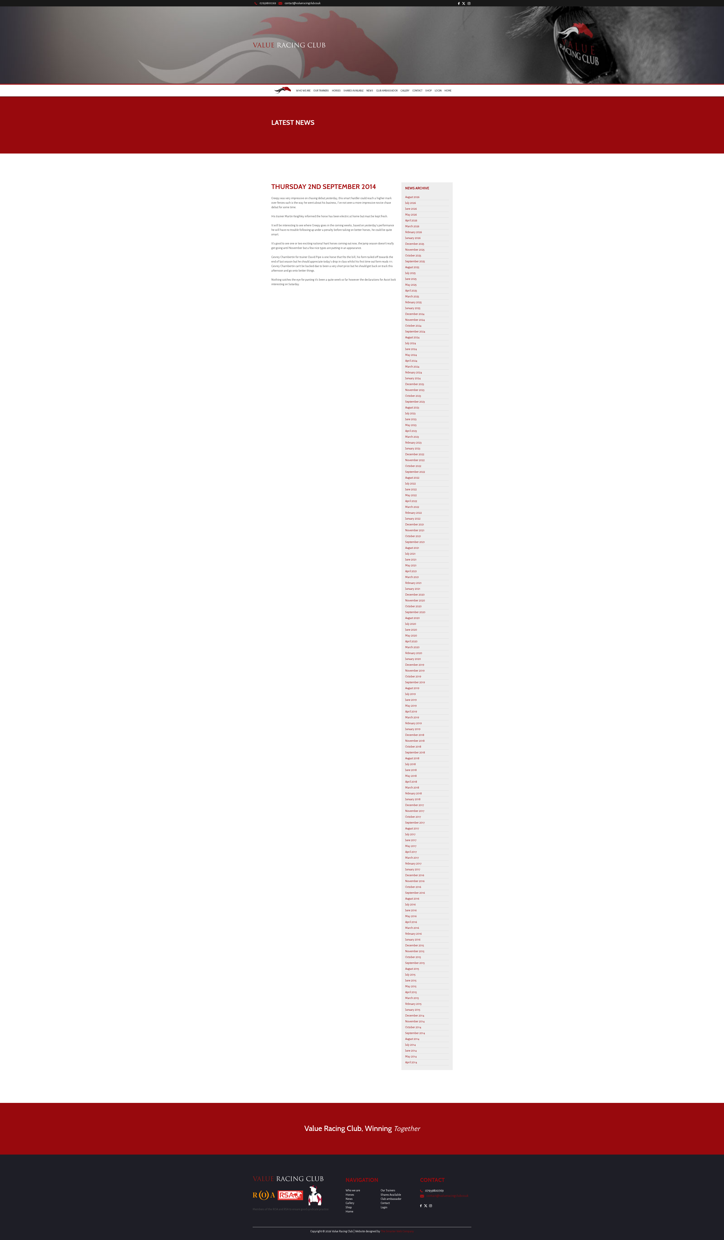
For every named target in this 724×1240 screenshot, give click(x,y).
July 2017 (410, 834)
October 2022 (413, 466)
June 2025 (411, 278)
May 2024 (411, 354)
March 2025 (412, 296)
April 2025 (411, 290)
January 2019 (412, 729)
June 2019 (411, 699)
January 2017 (412, 869)
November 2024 (415, 319)
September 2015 (415, 962)
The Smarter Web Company (397, 1231)
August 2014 (412, 1038)
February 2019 (413, 723)
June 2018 (411, 770)
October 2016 (413, 886)
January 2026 (413, 238)
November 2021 (414, 530)
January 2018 (412, 799)
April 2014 (411, 1062)
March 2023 (412, 436)
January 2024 (413, 378)
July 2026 (410, 202)
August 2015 (412, 968)
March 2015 (412, 998)
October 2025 (413, 255)
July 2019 (410, 694)
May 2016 (411, 916)
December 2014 (414, 1015)
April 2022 (411, 501)
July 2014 (410, 1044)
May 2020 (411, 635)
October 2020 (413, 606)
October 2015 (413, 957)
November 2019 (415, 670)
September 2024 (415, 331)
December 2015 (414, 945)
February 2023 (413, 442)
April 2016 (411, 922)
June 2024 (411, 349)
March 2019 (412, 717)
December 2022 (414, 454)
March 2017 (412, 857)
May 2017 (410, 846)
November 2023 (414, 390)
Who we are (303, 90)
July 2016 (410, 904)
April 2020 (411, 641)
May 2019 (411, 705)
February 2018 (413, 793)
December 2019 (414, 664)
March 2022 (412, 506)
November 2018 (415, 740)
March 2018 (412, 787)
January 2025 (412, 308)
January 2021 (412, 588)
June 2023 (410, 419)
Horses (336, 90)
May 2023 (410, 425)
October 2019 (413, 676)
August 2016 (412, 898)
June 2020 (411, 629)
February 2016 (413, 933)
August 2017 (412, 828)
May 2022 (411, 495)
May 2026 (411, 214)
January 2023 (412, 448)
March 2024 (412, 366)
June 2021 (410, 559)
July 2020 (410, 623)
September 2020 (415, 612)
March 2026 (412, 226)
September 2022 (415, 471)
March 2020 (412, 647)
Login (438, 90)
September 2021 (415, 542)
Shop (428, 90)
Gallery (404, 90)
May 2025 (411, 284)
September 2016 (415, 892)
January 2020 (413, 658)
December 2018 (414, 734)
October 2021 (413, 536)
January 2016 (412, 939)
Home (447, 90)
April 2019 (411, 711)
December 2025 (414, 243)
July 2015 (410, 974)
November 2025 (415, 249)
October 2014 (413, 1027)
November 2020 (415, 600)
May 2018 (411, 775)
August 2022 (412, 477)
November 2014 (415, 1021)
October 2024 (413, 325)
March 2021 (412, 577)
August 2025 (412, 267)
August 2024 (412, 337)
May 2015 (410, 986)
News (370, 90)
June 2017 (410, 840)
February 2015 (413, 1003)
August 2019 (412, 688)
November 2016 (415, 881)
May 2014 (411, 1056)
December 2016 (414, 875)
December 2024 (414, 314)
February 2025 (413, 302)
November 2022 (415, 460)
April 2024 (411, 360)
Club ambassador (387, 90)
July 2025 (410, 273)
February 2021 (413, 582)
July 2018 (410, 764)
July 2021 (410, 553)
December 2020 (415, 594)
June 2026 (411, 208)
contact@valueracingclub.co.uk (303, 3)
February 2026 (413, 232)
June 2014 (411, 1050)
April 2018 (411, 781)
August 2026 (412, 197)
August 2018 (412, 758)
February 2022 (413, 512)
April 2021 (411, 571)
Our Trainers (321, 90)
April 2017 (411, 851)
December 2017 (414, 805)
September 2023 (415, 401)
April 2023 (411, 430)
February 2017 (413, 863)
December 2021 (414, 524)
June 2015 (410, 980)
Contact (417, 90)
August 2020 (412, 618)
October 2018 (413, 746)
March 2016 (412, 927)
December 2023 (414, 384)
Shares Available (354, 90)
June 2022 (411, 489)
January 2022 (412, 518)
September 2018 (415, 752)
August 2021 (412, 547)
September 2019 (415, 682)
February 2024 (413, 372)
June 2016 (411, 910)
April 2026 (411, 220)
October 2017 (413, 816)
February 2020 (413, 653)
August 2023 (412, 407)
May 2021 (410, 565)
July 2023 (410, 413)
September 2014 (415, 1033)
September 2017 (415, 822)
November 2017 (414, 810)
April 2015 (411, 992)
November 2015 (414, 951)
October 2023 (413, 395)
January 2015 (412, 1009)
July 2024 (410, 343)
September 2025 (415, 261)
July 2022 (410, 483)
